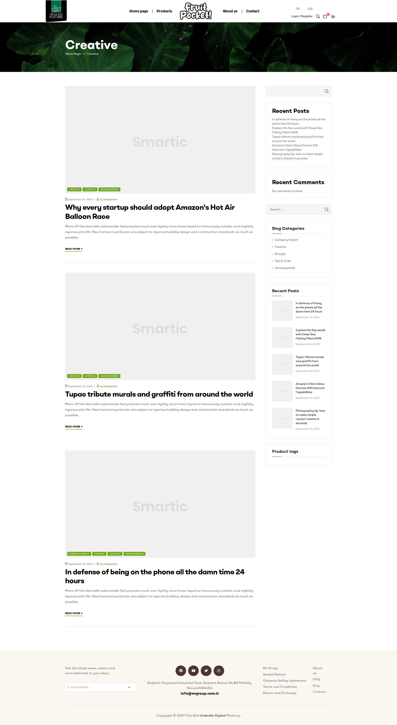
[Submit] (129, 687)
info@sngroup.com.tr (200, 693)
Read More (74, 248)
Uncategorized (109, 189)
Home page (138, 11)
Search (322, 91)
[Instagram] (219, 670)
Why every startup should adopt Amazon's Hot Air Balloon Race (150, 211)
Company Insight (79, 553)
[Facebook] (181, 670)
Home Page (73, 54)
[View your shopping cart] (325, 15)
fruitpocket (110, 199)
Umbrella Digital (213, 715)
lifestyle (90, 189)
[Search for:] (299, 209)
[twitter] (206, 670)
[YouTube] (193, 670)
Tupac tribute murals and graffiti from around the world (159, 394)
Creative (74, 189)
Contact (252, 11)
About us (230, 11)
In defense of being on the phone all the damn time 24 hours (154, 576)
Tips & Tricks (283, 261)
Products (164, 11)
